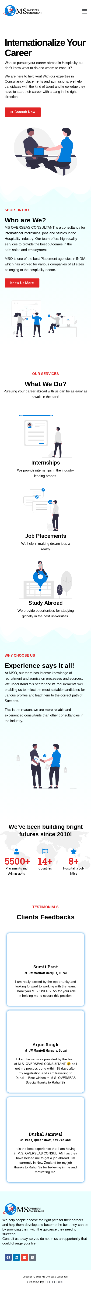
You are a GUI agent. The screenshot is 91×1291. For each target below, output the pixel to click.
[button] (85, 11)
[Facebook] (8, 1257)
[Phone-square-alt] (32, 1257)
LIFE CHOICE (54, 1282)
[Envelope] (24, 1257)
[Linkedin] (16, 1257)
